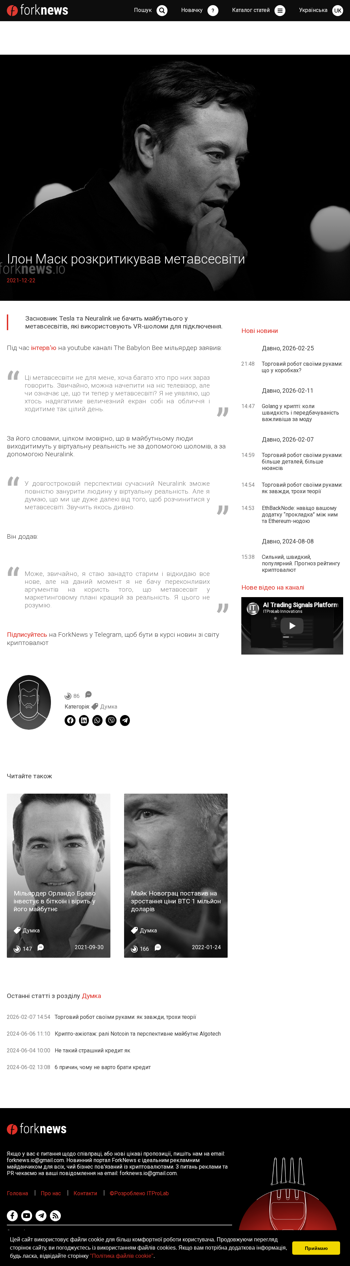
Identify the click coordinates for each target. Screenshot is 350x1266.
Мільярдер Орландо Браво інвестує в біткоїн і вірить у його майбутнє (55, 901)
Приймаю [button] (316, 1248)
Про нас (51, 1193)
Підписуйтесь (27, 634)
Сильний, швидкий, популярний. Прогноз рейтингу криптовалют (301, 563)
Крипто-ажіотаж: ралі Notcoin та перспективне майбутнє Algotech (138, 1034)
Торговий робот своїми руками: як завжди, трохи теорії (125, 1017)
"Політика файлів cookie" (121, 1256)
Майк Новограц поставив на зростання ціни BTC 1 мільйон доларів (176, 901)
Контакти (85, 1193)
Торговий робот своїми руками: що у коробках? (302, 367)
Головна (17, 1193)
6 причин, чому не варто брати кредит (103, 1067)
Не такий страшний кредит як (92, 1050)
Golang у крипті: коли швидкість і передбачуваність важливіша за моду (300, 412)
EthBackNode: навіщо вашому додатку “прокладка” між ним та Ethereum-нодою (300, 514)
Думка (108, 706)
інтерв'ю (43, 348)
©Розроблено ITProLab (139, 1193)
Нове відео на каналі (272, 587)
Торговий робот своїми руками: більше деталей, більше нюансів (302, 461)
